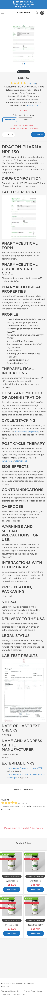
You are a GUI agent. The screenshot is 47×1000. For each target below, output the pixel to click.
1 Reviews (31, 84)
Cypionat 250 (12, 881)
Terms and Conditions (11, 991)
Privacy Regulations (33, 991)
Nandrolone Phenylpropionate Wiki (25, 768)
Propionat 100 (11, 925)
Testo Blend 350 (35, 925)
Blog (25, 994)
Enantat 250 (35, 881)
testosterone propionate (26, 431)
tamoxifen (7, 461)
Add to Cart (38, 135)
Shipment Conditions (10, 994)
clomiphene (21, 461)
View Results (32, 105)
